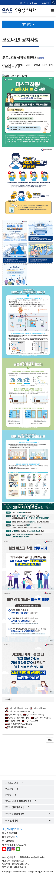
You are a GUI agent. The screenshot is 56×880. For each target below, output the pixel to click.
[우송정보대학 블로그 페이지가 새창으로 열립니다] (18, 849)
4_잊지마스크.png (15, 714)
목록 (50, 740)
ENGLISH (45, 2)
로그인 (22, 2)
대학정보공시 (8, 837)
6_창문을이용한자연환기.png (18, 717)
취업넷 (8, 795)
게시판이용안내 (9, 833)
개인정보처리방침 (10, 829)
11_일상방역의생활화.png (17, 727)
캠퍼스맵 (9, 788)
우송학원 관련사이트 (14, 813)
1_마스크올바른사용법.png (18, 708)
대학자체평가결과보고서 (14, 844)
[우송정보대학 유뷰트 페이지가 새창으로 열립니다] (4, 849)
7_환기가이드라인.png (42, 717)
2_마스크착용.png (39, 708)
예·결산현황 (8, 841)
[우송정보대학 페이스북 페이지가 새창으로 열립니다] (9, 849)
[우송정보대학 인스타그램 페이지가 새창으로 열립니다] (13, 849)
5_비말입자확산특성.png (35, 714)
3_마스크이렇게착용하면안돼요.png (21, 711)
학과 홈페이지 (11, 820)
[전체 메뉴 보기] (52, 10)
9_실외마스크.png (31, 721)
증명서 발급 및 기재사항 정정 (18, 801)
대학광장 (26, 24)
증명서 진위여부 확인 (15, 807)
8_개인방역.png (14, 721)
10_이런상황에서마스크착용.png (20, 724)
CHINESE (33, 2)
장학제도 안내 (11, 782)
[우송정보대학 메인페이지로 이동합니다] (19, 10)
